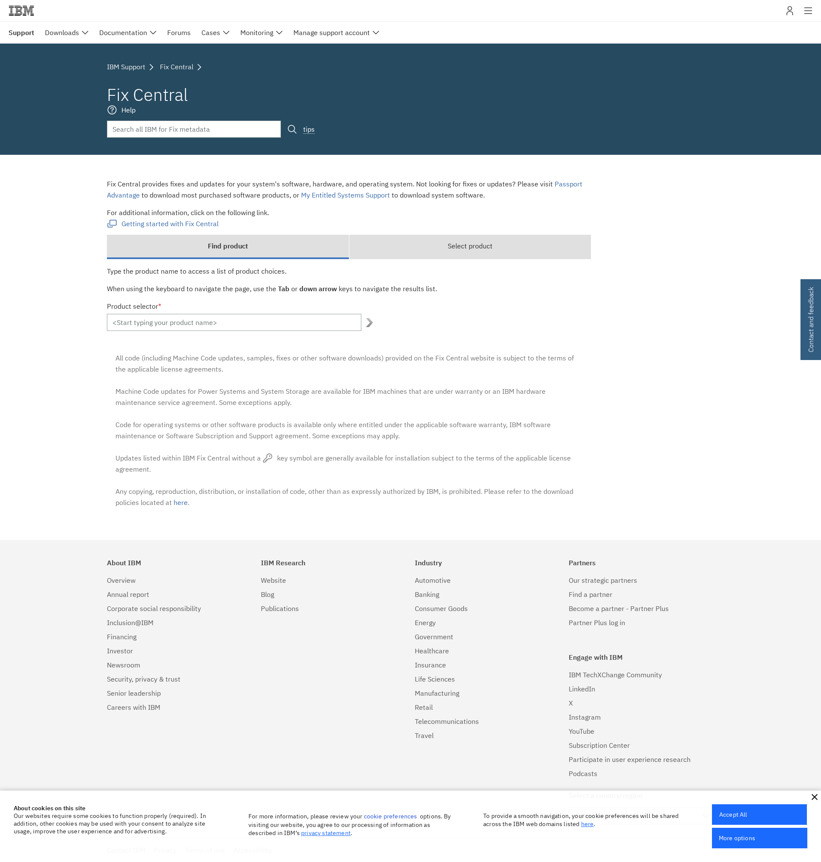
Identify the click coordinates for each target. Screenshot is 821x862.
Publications (280, 608)
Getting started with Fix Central (170, 223)
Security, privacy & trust (143, 679)
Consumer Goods (441, 608)
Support (21, 32)
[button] (815, 797)
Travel (424, 735)
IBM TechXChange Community (615, 674)
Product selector (134, 306)
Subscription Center (599, 745)
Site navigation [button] (808, 15)
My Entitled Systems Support (345, 195)
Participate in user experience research (630, 759)
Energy (425, 622)
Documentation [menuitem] (123, 32)
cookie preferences (390, 816)
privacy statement (326, 833)
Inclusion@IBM (130, 622)
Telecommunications (447, 721)
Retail (424, 707)
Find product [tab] (228, 246)
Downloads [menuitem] (62, 32)
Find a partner (590, 594)
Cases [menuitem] (210, 32)
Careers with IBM (133, 707)
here (181, 502)
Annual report (128, 594)
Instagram (585, 717)
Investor (120, 650)
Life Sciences (435, 679)
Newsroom (123, 665)
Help (128, 110)
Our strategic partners (603, 580)
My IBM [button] (790, 13)
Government (434, 636)
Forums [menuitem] (179, 32)
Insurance (430, 665)
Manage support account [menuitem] (331, 32)
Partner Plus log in (597, 622)
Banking (427, 594)
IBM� (21, 10)
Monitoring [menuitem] (256, 32)
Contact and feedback (810, 319)
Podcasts (583, 773)
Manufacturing (437, 693)
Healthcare (432, 650)
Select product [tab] (470, 246)
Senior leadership (134, 693)
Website (273, 580)
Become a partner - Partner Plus (619, 608)
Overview (121, 580)
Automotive (433, 580)
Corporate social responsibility (154, 608)
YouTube (581, 731)
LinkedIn (582, 689)
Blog (267, 594)
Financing (121, 636)
